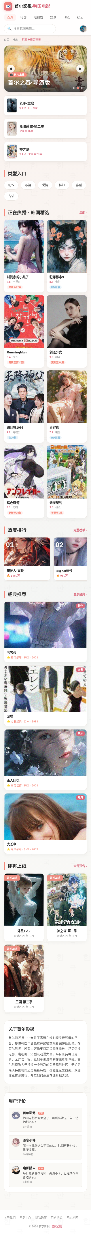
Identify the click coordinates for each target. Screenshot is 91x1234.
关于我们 (10, 1217)
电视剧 (38, 17)
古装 (11, 196)
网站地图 (72, 1217)
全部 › (83, 212)
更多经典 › (80, 594)
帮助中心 (25, 1217)
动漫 (67, 17)
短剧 (53, 17)
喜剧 (79, 185)
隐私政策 (41, 1217)
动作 (11, 185)
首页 (10, 17)
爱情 (45, 185)
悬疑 (28, 185)
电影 (23, 17)
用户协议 (57, 1217)
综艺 (80, 17)
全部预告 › (80, 866)
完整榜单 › (80, 530)
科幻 (62, 185)
